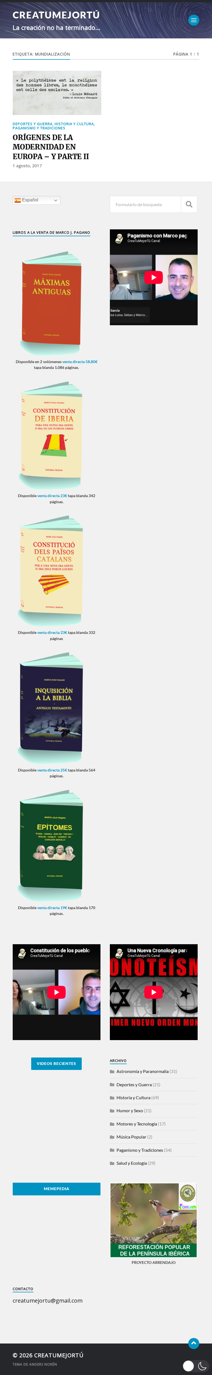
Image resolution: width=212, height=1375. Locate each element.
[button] (196, 1366)
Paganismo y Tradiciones (39, 127)
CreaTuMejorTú (56, 14)
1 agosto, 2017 (27, 165)
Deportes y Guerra (32, 123)
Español (29, 200)
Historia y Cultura (74, 123)
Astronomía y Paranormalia (142, 1071)
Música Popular (131, 1136)
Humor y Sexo (129, 1110)
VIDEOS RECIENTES (56, 1063)
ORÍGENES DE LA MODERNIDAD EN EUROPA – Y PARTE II (51, 147)
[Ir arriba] (193, 1343)
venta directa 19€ (52, 907)
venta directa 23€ (52, 495)
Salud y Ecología (131, 1163)
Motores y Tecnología (136, 1123)
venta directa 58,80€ (79, 361)
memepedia (56, 1189)
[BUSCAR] (189, 204)
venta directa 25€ (52, 770)
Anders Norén (43, 1364)
